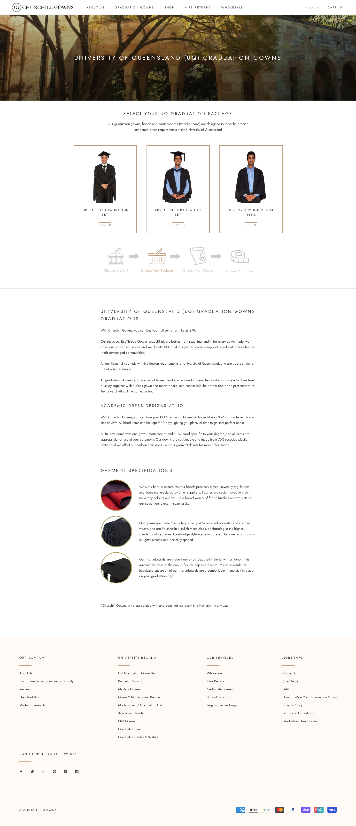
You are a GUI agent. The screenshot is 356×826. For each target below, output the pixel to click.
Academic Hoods (130, 713)
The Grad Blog (29, 697)
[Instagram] (43, 771)
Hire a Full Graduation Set (105, 212)
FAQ (285, 689)
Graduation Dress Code (299, 721)
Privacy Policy (292, 705)
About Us (95, 7)
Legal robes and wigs (222, 705)
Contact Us (290, 673)
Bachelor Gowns (130, 681)
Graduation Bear (130, 729)
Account (313, 7)
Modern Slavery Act (33, 705)
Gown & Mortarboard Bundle (139, 697)
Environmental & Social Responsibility (46, 681)
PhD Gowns (126, 721)
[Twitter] (32, 771)
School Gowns (217, 697)
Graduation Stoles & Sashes (138, 737)
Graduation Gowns (134, 7)
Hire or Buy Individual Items (251, 212)
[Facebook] (21, 771)
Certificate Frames (220, 689)
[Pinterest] (54, 771)
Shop (169, 7)
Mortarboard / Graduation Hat (140, 705)
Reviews (25, 689)
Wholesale (232, 7)
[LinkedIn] (76, 771)
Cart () (336, 7)
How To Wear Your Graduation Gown (309, 697)
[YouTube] (65, 771)
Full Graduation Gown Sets (137, 673)
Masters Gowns (129, 689)
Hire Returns (198, 7)
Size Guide (290, 681)
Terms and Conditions (298, 713)
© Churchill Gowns (38, 810)
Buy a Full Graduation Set (178, 212)
